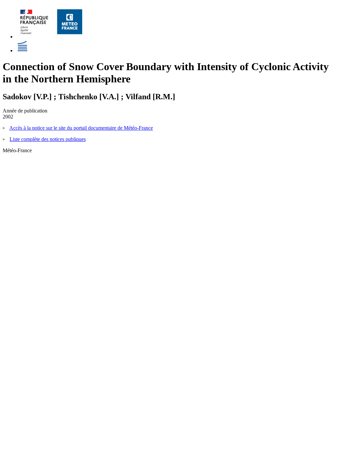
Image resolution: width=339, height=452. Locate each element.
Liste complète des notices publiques (48, 139)
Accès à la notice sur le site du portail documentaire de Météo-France (81, 128)
